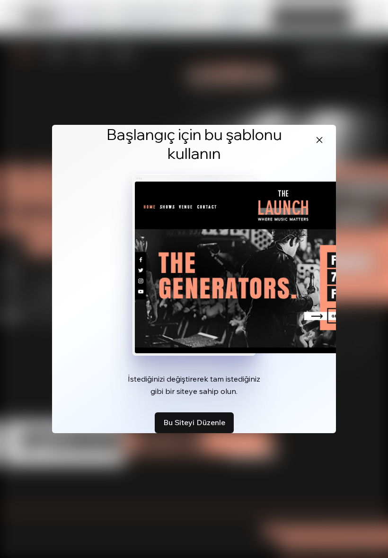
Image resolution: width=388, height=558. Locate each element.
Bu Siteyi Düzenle (194, 422)
